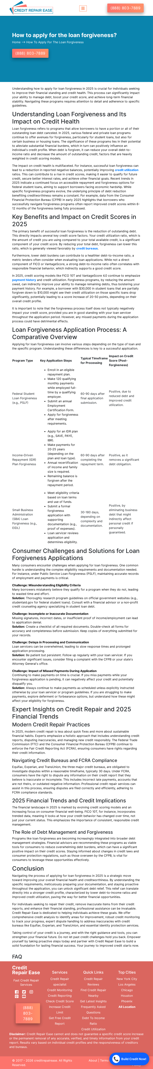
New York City (127, 979)
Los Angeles (126, 984)
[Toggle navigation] (83, 8)
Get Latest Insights (93, 1001)
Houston (127, 995)
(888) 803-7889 (125, 8)
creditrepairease (45, 1060)
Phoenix (126, 1001)
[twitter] (22, 992)
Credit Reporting (60, 995)
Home (16, 42)
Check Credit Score (60, 1001)
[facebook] (15, 992)
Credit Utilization (93, 1029)
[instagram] (30, 992)
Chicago (127, 990)
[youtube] (22, 996)
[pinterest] (15, 996)
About (93, 1060)
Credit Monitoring (59, 990)
